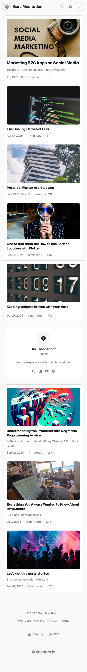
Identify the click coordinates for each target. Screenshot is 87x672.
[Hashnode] (53, 371)
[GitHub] (34, 371)
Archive (39, 620)
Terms (65, 620)
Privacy (52, 620)
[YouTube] (47, 371)
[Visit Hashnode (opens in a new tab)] (43, 652)
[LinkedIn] (40, 371)
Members (24, 620)
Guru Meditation (27, 7)
